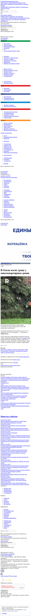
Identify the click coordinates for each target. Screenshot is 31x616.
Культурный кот (8, 126)
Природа (6, 201)
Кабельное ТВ (8, 146)
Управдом (6, 48)
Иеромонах (7, 62)
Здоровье (6, 195)
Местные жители (8, 83)
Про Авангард (8, 155)
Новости (18, 7)
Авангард (3, 8)
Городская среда (8, 204)
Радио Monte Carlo (22, 18)
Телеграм (15, 362)
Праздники (7, 197)
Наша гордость (8, 69)
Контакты (17, 19)
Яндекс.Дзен (16, 359)
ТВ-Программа (12, 18)
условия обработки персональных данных (14, 610)
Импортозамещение (9, 207)
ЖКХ (5, 193)
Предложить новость (6, 15)
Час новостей (19, 16)
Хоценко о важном (9, 105)
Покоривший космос (9, 46)
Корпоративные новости (10, 137)
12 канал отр (7, 161)
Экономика (7, 190)
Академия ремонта (9, 113)
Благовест (6, 56)
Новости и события (9, 416)
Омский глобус (8, 72)
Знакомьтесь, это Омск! (10, 60)
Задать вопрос (4, 541)
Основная (6, 159)
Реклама (8, 19)
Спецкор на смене (9, 114)
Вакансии (6, 138)
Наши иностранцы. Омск (11, 70)
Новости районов (8, 205)
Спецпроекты (24, 7)
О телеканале (7, 493)
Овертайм (6, 88)
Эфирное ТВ (7, 145)
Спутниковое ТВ (8, 149)
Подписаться (4, 29)
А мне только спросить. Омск (12, 51)
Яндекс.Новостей (24, 356)
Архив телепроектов (6, 133)
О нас (12, 19)
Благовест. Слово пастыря (11, 57)
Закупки (6, 516)
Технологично (8, 81)
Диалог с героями (8, 59)
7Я (4, 49)
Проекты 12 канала (9, 73)
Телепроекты (11, 7)
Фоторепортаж (8, 217)
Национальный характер (10, 130)
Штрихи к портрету (9, 128)
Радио (7, 8)
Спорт (5, 184)
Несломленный (8, 45)
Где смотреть (7, 144)
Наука (5, 211)
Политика (6, 187)
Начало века (7, 127)
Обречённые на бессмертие (11, 116)
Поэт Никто (7, 43)
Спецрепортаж (8, 76)
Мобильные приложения (10, 152)
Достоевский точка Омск (10, 112)
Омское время (7, 117)
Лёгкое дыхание (8, 123)
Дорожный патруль (9, 99)
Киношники (7, 124)
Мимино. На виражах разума (12, 63)
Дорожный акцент (9, 98)
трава (11, 365)
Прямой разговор (8, 74)
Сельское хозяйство (9, 200)
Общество (6, 183)
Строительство (8, 191)
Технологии (7, 215)
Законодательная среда (10, 106)
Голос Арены (7, 90)
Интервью (6, 214)
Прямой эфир (4, 7)
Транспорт (7, 202)
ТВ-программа (8, 491)
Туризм (6, 209)
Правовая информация (10, 518)
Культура (6, 185)
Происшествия (8, 212)
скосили (25, 338)
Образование (7, 194)
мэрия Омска (16, 365)
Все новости (7, 504)
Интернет (6, 151)
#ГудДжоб (6, 91)
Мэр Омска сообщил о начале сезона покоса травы (14, 349)
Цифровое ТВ (7, 148)
